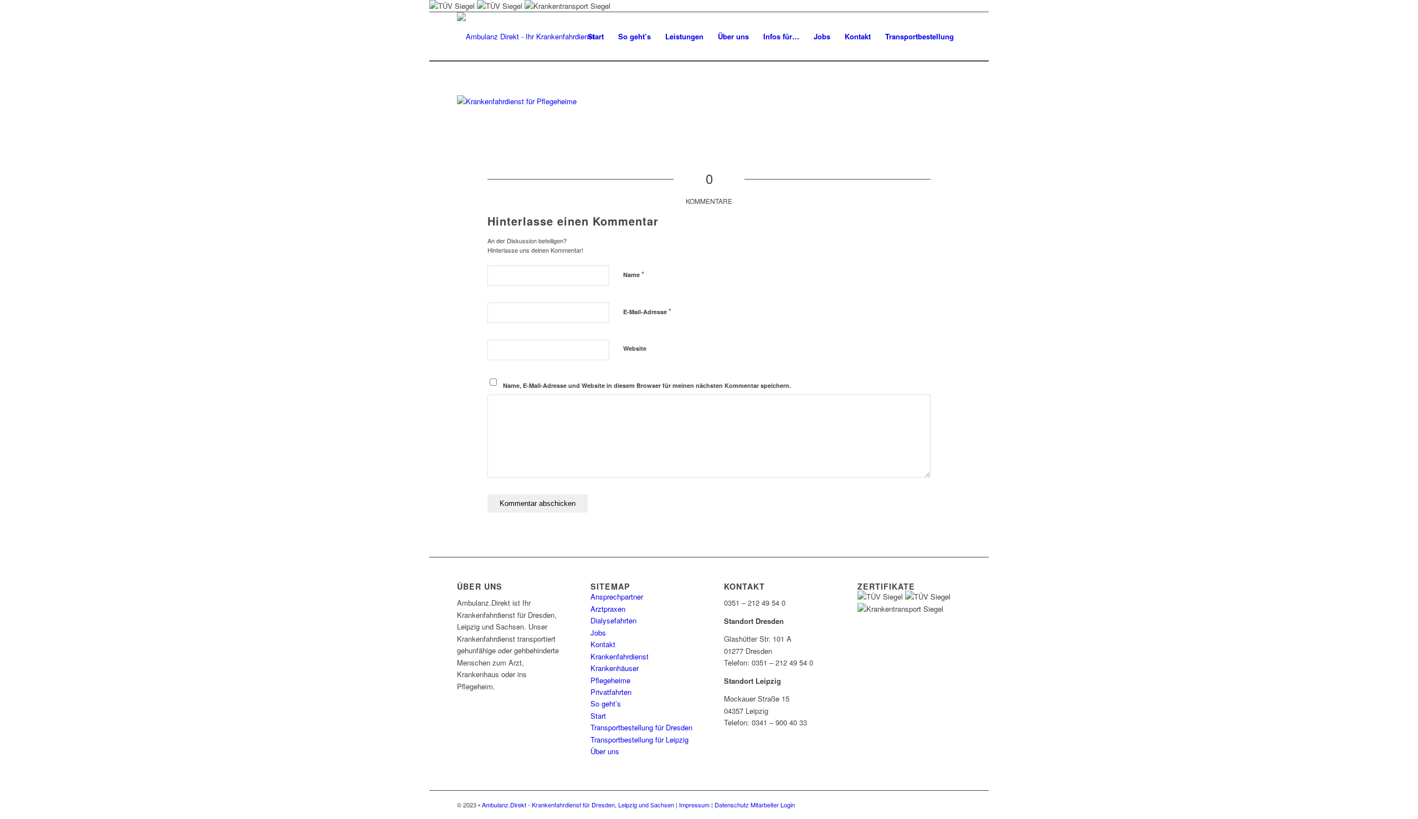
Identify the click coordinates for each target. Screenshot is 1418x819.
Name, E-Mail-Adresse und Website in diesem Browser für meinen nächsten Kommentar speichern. (647, 385)
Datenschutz (732, 804)
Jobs (598, 632)
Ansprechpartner (616, 596)
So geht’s (605, 703)
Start (598, 715)
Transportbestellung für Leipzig (639, 739)
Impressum (694, 804)
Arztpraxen (607, 608)
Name (633, 274)
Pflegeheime (610, 680)
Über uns (604, 751)
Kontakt (602, 644)
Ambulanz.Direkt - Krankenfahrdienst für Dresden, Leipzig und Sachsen (578, 804)
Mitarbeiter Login (773, 804)
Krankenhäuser (614, 668)
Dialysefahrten (613, 620)
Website (634, 348)
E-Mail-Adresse (647, 311)
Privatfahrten (610, 692)
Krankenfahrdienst (619, 656)
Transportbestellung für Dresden (641, 727)
